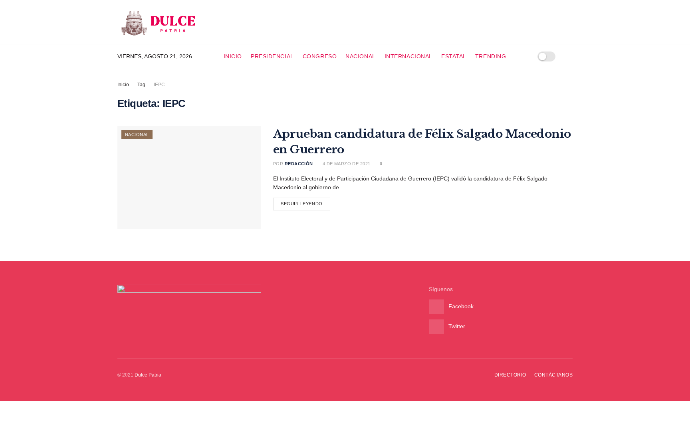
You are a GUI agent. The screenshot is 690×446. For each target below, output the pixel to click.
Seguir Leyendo (302, 203)
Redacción (299, 163)
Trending (490, 56)
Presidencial (272, 56)
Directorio (510, 375)
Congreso (320, 56)
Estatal (453, 56)
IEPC (159, 84)
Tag (141, 84)
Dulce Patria (148, 375)
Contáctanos (553, 375)
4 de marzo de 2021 (345, 163)
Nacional (360, 56)
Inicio (233, 56)
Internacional (408, 56)
